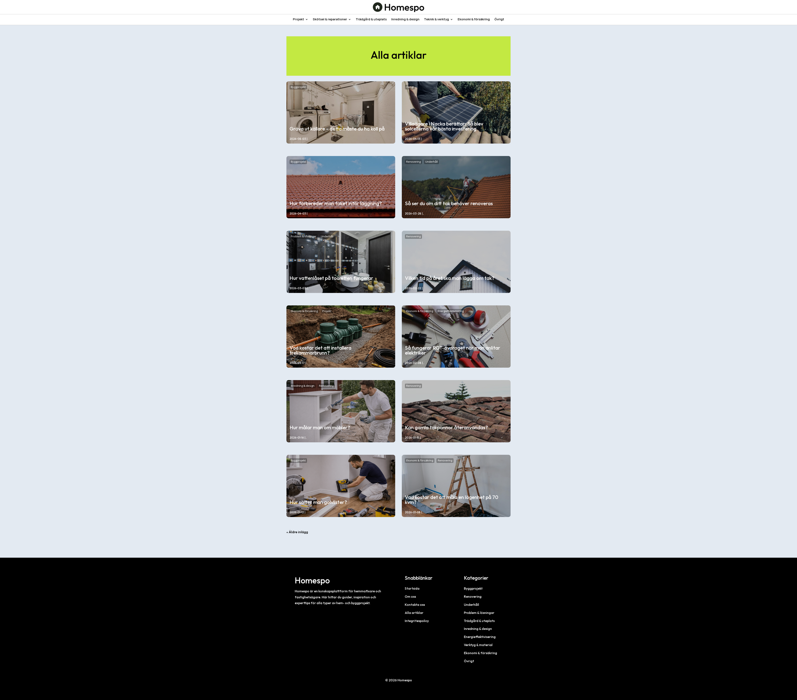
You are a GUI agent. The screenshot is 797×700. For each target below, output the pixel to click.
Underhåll (431, 161)
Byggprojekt (298, 87)
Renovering (413, 161)
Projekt (298, 19)
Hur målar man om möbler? (320, 427)
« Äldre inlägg (297, 532)
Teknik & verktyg (436, 19)
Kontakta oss (415, 604)
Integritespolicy (417, 621)
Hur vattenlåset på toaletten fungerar (331, 278)
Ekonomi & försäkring (474, 19)
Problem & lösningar (303, 236)
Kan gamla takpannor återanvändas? (446, 427)
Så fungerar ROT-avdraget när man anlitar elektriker (452, 350)
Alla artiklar (414, 613)
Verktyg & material (478, 645)
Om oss (410, 596)
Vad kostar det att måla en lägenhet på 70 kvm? (451, 499)
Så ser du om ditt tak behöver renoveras (449, 203)
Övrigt (499, 19)
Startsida (412, 588)
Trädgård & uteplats (371, 19)
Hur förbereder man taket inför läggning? (336, 203)
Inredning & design (405, 19)
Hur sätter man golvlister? (318, 502)
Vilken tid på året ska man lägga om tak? (449, 278)
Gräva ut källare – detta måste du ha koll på (337, 129)
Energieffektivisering (451, 311)
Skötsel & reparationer (330, 19)
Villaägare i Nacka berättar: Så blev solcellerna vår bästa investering (444, 126)
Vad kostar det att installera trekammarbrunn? (320, 350)
